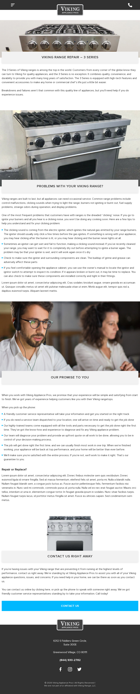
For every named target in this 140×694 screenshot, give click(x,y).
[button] (13, 5)
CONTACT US (70, 606)
